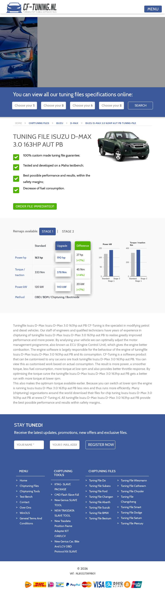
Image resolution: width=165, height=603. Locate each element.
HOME (19, 123)
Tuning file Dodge (131, 512)
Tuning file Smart (131, 507)
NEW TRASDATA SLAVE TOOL (64, 513)
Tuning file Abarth (99, 502)
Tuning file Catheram (133, 486)
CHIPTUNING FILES (39, 123)
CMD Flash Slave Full (67, 494)
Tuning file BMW (99, 513)
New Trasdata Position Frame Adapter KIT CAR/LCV (63, 528)
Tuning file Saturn (131, 518)
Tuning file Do (97, 480)
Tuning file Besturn (100, 518)
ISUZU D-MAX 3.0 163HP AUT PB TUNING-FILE (110, 123)
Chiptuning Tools (30, 491)
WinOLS (25, 513)
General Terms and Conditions (31, 521)
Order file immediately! (35, 206)
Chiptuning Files (29, 486)
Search (140, 105)
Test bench (26, 496)
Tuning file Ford (98, 491)
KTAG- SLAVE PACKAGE (63, 486)
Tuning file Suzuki (99, 507)
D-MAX (74, 123)
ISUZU (59, 123)
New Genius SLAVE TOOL (66, 502)
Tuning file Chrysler (132, 491)
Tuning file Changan (101, 496)
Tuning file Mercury (132, 523)
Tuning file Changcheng (128, 499)
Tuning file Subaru (99, 486)
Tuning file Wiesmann (134, 480)
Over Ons (25, 507)
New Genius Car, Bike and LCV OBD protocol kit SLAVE (67, 546)
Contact (24, 502)
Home (23, 480)
